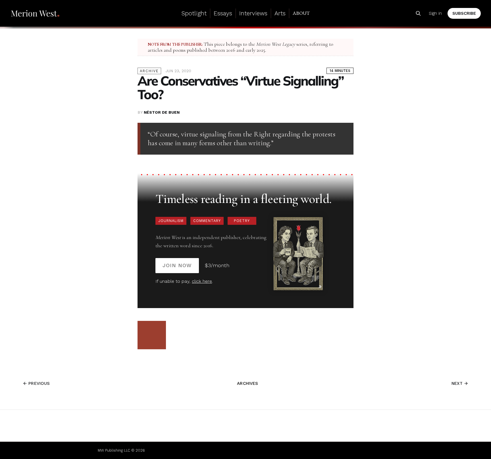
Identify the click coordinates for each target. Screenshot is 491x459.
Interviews (253, 13)
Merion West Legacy (275, 44)
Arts (280, 13)
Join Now (177, 265)
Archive (149, 71)
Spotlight (194, 13)
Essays (223, 13)
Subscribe (464, 13)
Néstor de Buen (162, 112)
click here (202, 281)
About (301, 13)
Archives (247, 383)
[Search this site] (418, 13)
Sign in (435, 13)
